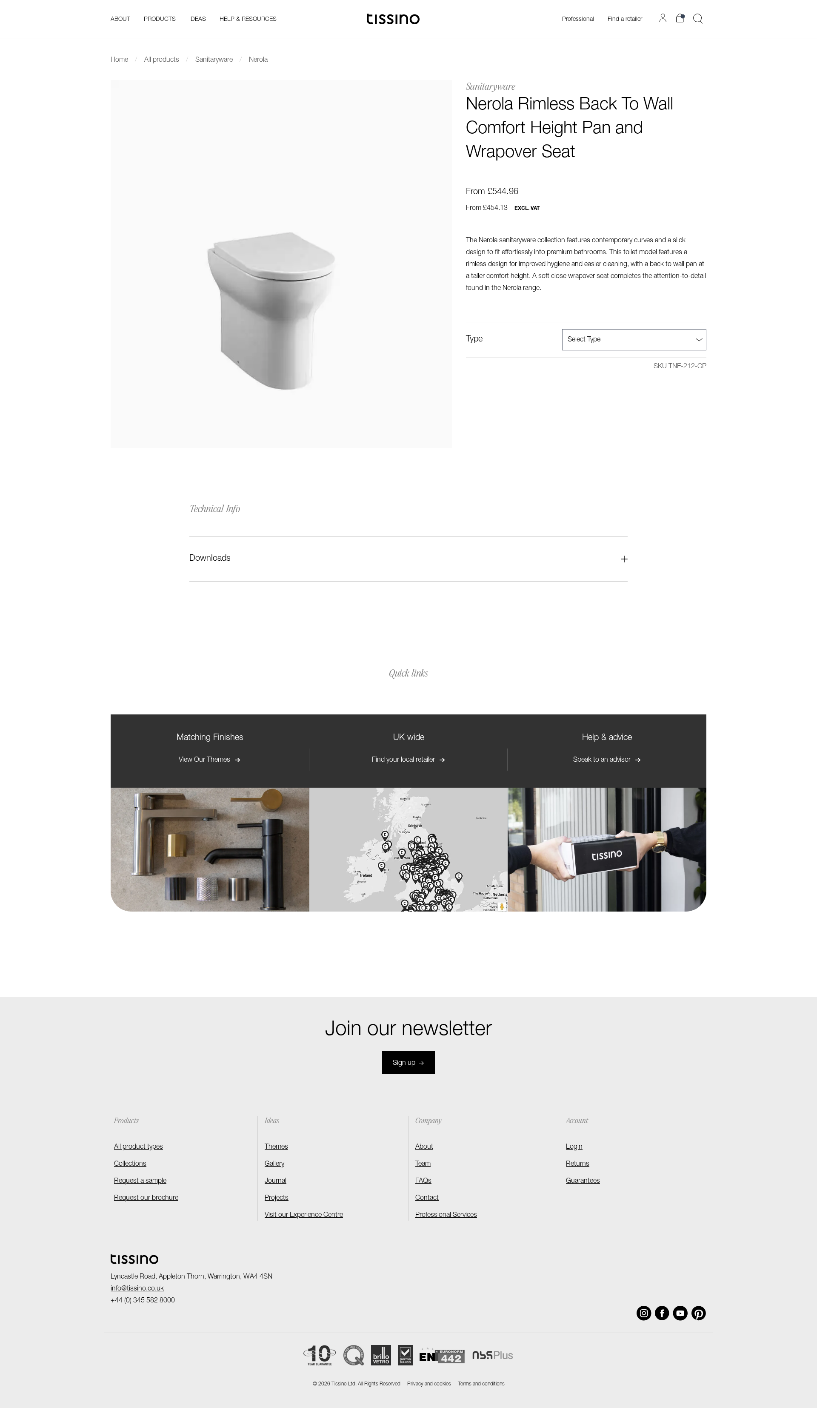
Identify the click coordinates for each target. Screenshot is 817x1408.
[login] (664, 18)
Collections (130, 1164)
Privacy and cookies (429, 1384)
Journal (275, 1181)
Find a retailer (625, 20)
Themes (276, 1147)
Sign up (404, 1063)
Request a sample (140, 1181)
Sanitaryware (214, 60)
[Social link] (644, 1313)
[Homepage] (393, 19)
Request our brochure (146, 1198)
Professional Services (446, 1215)
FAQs (423, 1181)
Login (574, 1147)
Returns (577, 1164)
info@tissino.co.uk (137, 1289)
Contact (427, 1198)
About (424, 1147)
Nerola (258, 60)
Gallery (274, 1164)
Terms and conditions (481, 1384)
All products (161, 60)
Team (423, 1164)
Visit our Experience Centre (304, 1215)
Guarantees (583, 1181)
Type (474, 340)
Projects (277, 1198)
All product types (138, 1147)
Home (119, 60)
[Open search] (698, 19)
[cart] (681, 18)
